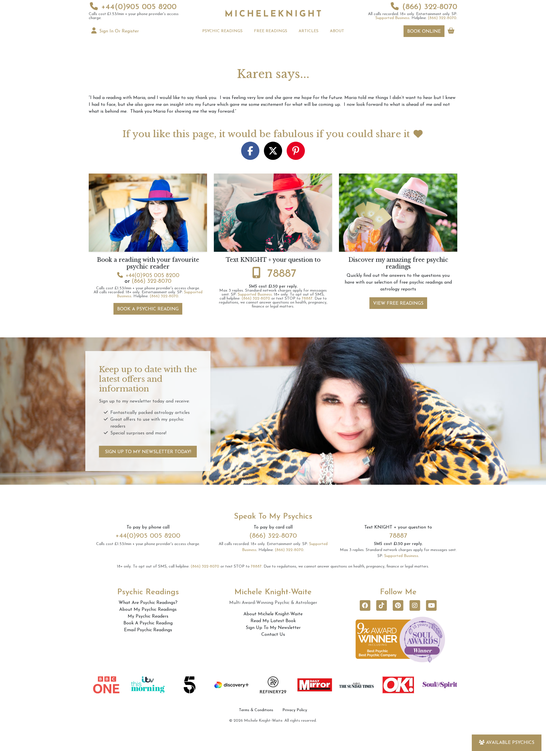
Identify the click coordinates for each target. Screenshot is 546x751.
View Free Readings (398, 303)
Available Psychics (510, 742)
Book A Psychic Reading (148, 309)
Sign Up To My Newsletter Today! (148, 452)
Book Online (424, 31)
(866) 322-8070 (429, 7)
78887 (282, 274)
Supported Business (392, 18)
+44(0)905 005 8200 (139, 7)
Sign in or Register (118, 31)
